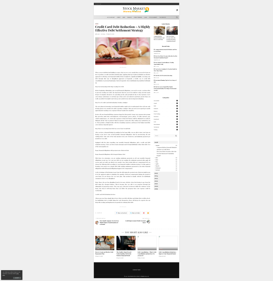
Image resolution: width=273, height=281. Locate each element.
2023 (156, 178)
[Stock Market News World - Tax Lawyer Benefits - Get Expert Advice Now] (136, 10)
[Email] (148, 213)
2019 (156, 189)
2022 (156, 181)
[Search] (177, 17)
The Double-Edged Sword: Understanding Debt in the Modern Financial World (123, 253)
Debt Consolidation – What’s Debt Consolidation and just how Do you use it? (147, 253)
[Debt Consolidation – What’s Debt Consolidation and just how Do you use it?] (147, 243)
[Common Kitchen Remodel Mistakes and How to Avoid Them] (159, 30)
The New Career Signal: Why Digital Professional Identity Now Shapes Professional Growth (165, 88)
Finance (155, 111)
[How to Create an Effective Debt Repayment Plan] (104, 243)
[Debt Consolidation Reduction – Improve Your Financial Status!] (168, 243)
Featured (156, 108)
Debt (96, 23)
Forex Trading (157, 114)
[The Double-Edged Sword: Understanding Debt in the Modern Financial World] (126, 243)
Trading (155, 129)
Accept (17, 278)
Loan (155, 122)
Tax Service (156, 127)
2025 (156, 173)
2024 (156, 176)
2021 (156, 184)
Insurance (156, 116)
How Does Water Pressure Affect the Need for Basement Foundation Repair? (166, 153)
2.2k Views (103, 34)
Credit (155, 103)
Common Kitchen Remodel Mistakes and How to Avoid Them (159, 38)
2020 (156, 186)
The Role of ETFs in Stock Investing (163, 75)
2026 (156, 142)
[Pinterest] (144, 213)
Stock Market (157, 124)
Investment (156, 119)
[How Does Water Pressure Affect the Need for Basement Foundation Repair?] (172, 30)
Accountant (156, 100)
